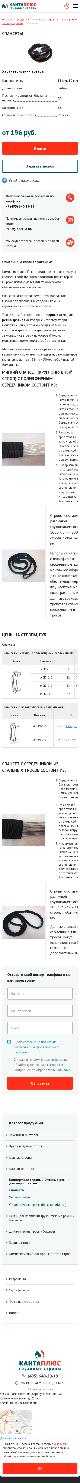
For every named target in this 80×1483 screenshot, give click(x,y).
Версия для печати (13, 1438)
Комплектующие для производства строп (40, 1254)
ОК (40, 1468)
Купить (40, 148)
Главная (7, 19)
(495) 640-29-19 (43, 1376)
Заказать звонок (40, 166)
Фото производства (24, 1302)
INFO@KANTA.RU (19, 229)
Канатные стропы (22, 1169)
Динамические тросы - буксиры (32, 1231)
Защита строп (19, 1243)
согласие (57, 1059)
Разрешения (17, 1279)
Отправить (40, 1083)
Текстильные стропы (24, 1135)
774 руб (71, 740)
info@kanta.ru (43, 1389)
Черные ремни (19, 1197)
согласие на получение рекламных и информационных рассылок (36, 1047)
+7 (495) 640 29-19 (20, 206)
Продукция (22, 19)
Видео (14, 1313)
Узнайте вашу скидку (24, 180)
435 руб (71, 726)
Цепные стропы (20, 1157)
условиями (60, 1444)
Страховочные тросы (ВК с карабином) (37, 1204)
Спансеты (17, 1190)
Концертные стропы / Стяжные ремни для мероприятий (39, 1181)
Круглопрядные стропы (26, 1146)
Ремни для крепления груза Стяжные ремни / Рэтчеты (41, 1218)
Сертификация (19, 1290)
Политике (63, 1070)
